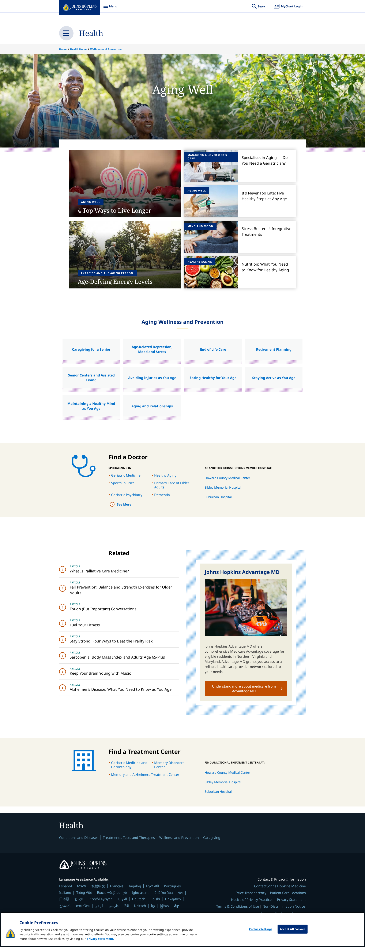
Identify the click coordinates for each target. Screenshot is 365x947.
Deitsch (140, 905)
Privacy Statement (291, 899)
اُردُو (99, 905)
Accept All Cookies (292, 929)
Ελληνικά (173, 898)
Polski (155, 899)
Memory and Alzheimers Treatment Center (145, 774)
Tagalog (134, 886)
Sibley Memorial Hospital (223, 487)
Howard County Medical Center (227, 478)
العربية (122, 899)
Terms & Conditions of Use (237, 906)
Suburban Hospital (218, 497)
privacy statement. (100, 939)
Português (172, 886)
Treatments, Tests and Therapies (129, 837)
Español (65, 886)
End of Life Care (213, 349)
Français (116, 886)
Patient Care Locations (288, 892)
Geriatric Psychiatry (126, 495)
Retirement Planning (273, 349)
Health (91, 33)
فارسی (114, 905)
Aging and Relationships (152, 406)
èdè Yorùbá (164, 892)
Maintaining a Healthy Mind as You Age (91, 406)
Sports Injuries (123, 483)
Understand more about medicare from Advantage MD (244, 688)
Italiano (65, 892)
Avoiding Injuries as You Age (152, 377)
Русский (152, 886)
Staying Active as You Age (273, 377)
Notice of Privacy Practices (252, 899)
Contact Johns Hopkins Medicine (280, 886)
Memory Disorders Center (169, 765)
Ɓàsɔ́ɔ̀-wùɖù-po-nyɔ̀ (112, 892)
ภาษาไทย (83, 905)
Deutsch (138, 899)
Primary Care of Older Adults (171, 485)
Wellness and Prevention (106, 49)
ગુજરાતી (65, 905)
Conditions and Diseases (78, 837)
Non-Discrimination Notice (284, 906)
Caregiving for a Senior (91, 349)
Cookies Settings (260, 929)
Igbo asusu (141, 892)
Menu (110, 8)
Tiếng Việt (84, 892)
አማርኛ (81, 886)
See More (124, 504)
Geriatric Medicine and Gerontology (129, 765)
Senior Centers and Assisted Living (91, 377)
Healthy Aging (165, 475)
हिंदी (126, 905)
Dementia (162, 495)
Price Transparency (251, 892)
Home (63, 49)
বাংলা (180, 892)
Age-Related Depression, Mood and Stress (152, 349)
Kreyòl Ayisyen (101, 899)
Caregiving (211, 837)
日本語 (64, 899)
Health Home (78, 49)
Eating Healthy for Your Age (213, 377)
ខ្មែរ (153, 905)
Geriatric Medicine (125, 475)
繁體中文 (98, 886)
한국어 (79, 899)
